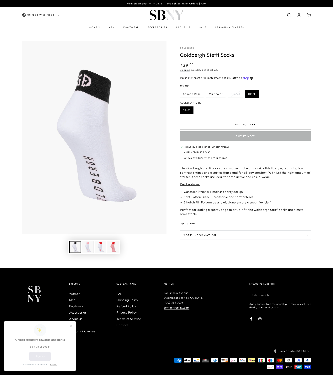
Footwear (76, 306)
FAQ (119, 294)
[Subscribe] (309, 295)
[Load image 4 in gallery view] (113, 247)
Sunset (235, 94)
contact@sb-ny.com (176, 307)
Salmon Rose (192, 94)
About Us (75, 319)
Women (75, 294)
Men (72, 300)
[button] (289, 15)
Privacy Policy (126, 312)
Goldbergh (187, 48)
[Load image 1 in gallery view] (75, 247)
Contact (122, 325)
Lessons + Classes (82, 331)
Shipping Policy (127, 300)
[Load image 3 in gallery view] (100, 247)
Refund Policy (126, 306)
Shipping (185, 69)
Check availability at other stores (205, 158)
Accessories (78, 312)
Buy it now (245, 136)
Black (252, 94)
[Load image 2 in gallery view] (88, 247)
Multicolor (216, 94)
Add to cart (245, 124)
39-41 (186, 110)
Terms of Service (128, 319)
